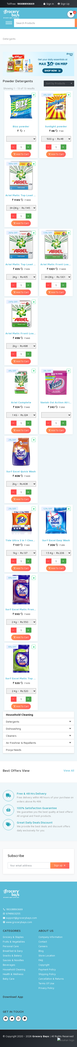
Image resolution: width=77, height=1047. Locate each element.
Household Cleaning (19, 714)
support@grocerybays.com (21, 917)
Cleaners (11, 735)
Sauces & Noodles (13, 960)
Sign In (50, 3)
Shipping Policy (47, 974)
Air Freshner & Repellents (21, 742)
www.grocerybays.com (18, 922)
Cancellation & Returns (51, 978)
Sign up (58, 865)
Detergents (12, 721)
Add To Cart (22, 154)
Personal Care (11, 946)
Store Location (46, 955)
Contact (42, 941)
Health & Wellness (13, 974)
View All (69, 770)
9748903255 (13, 913)
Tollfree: (20, 3)
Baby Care (8, 978)
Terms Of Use (46, 983)
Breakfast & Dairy (13, 950)
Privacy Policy (46, 987)
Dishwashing (13, 728)
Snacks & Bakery (12, 955)
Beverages (9, 964)
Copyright (43, 964)
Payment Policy (47, 969)
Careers (42, 946)
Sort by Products (55, 83)
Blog (41, 950)
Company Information (50, 936)
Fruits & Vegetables (14, 941)
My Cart (70, 14)
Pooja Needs (13, 749)
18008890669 (14, 909)
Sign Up (65, 3)
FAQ (40, 960)
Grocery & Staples (13, 936)
